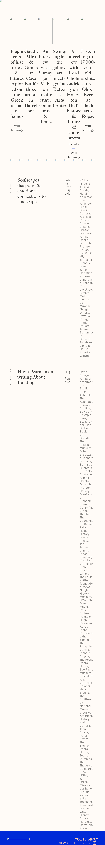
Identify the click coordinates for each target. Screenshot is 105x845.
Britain (84, 226)
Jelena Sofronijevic (68, 187)
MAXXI (87, 586)
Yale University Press (87, 825)
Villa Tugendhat (86, 802)
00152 (10, 377)
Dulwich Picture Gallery (85, 246)
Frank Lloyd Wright (84, 570)
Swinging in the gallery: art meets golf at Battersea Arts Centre (59, 78)
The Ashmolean (86, 402)
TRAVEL (80, 839)
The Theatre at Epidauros (87, 765)
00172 (10, 185)
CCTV (88, 471)
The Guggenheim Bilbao (86, 521)
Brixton (85, 229)
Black (84, 206)
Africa (84, 180)
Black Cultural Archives (86, 213)
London (88, 282)
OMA (83, 600)
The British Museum (85, 445)
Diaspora (86, 233)
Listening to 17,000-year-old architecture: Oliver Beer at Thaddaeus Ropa (88, 84)
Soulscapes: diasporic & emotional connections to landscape (31, 190)
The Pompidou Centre (86, 646)
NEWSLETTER (70, 843)
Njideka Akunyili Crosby (85, 187)
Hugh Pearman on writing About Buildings (35, 377)
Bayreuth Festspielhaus (86, 415)
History (84, 533)
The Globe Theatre (87, 511)
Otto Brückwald (86, 454)
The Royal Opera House (86, 663)
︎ (95, 843)
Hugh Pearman (68, 378)
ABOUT (93, 839)
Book (83, 431)
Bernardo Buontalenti (86, 468)
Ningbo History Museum (85, 593)
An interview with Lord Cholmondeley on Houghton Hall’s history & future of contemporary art (74, 97)
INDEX (86, 843)
